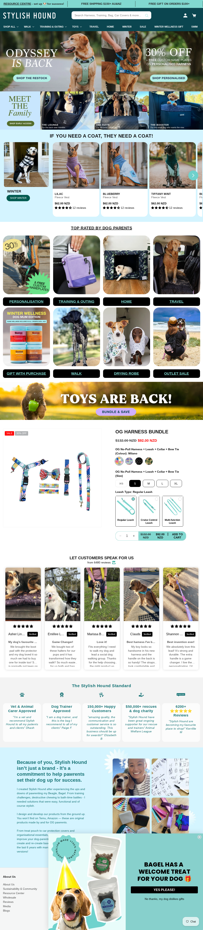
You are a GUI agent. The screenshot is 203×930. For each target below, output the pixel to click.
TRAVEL (176, 302)
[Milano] (119, 461)
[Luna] (129, 461)
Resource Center (13, 893)
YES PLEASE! (164, 890)
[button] (194, 15)
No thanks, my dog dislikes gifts (164, 898)
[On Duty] (149, 461)
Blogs (6, 910)
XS (123, 484)
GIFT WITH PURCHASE (26, 373)
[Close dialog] (199, 837)
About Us (8, 884)
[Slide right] (193, 175)
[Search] (147, 15)
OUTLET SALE (176, 373)
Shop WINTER (18, 198)
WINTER (14, 191)
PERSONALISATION (26, 302)
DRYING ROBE (126, 373)
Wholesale (9, 897)
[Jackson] (139, 461)
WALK (76, 373)
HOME (126, 302)
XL (176, 483)
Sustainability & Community (20, 888)
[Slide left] (62, 175)
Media (7, 906)
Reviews (8, 901)
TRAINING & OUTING (76, 302)
